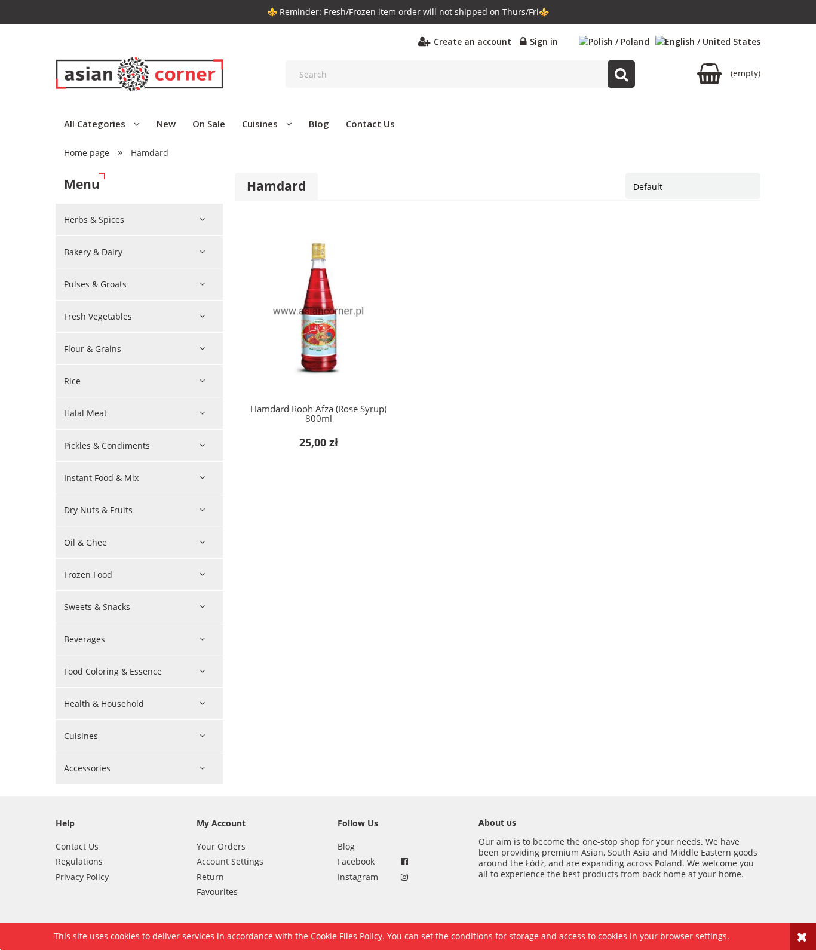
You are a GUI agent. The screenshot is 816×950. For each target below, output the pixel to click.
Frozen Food (88, 574)
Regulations (79, 861)
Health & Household (104, 703)
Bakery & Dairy (93, 252)
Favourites (217, 891)
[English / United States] (707, 42)
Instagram (358, 876)
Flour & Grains (92, 348)
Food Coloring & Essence (113, 671)
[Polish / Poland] (614, 42)
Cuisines (81, 735)
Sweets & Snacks (97, 606)
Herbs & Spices (94, 219)
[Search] (621, 74)
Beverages (84, 639)
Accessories (87, 768)
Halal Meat (85, 413)
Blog (346, 846)
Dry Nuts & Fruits (98, 510)
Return (210, 876)
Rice (72, 381)
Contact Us (77, 846)
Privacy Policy (82, 876)
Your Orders (221, 846)
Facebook (356, 861)
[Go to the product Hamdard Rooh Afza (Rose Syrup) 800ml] (318, 311)
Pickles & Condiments (107, 445)
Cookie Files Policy (346, 936)
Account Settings (230, 861)
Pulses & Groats (95, 284)
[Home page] (139, 74)
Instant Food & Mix (101, 477)
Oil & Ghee (85, 542)
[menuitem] (102, 123)
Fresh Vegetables (98, 316)
